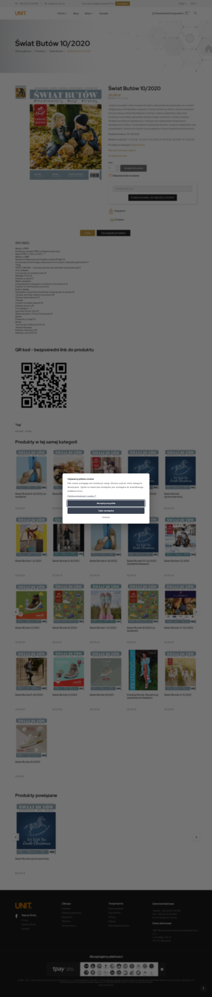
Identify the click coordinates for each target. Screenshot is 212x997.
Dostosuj (106, 517)
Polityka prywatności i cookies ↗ (82, 496)
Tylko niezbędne (106, 510)
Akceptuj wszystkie (106, 503)
